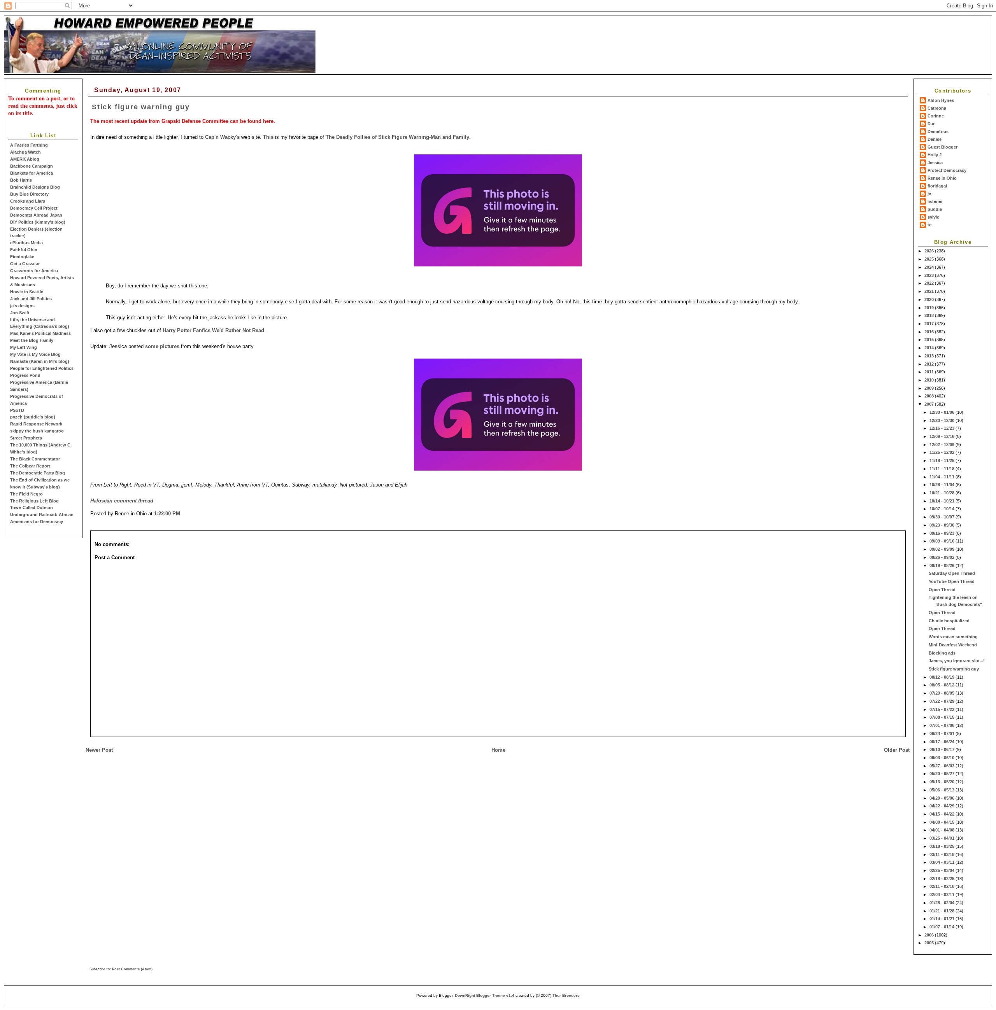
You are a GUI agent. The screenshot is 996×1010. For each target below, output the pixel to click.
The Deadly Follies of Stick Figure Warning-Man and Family (397, 137)
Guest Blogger (942, 147)
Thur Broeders (566, 995)
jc (929, 193)
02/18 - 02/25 (942, 878)
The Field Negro (26, 494)
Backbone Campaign (31, 166)
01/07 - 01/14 (942, 926)
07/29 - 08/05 (942, 693)
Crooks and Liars (27, 201)
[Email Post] (182, 513)
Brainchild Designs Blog (35, 187)
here (268, 121)
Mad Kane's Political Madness (40, 333)
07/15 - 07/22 (942, 709)
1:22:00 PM (167, 513)
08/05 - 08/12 (942, 685)
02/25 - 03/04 (942, 870)
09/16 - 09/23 (942, 533)
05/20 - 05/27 (942, 773)
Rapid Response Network (36, 424)
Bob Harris (21, 180)
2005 (929, 942)
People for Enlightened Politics (42, 368)
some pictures (162, 346)
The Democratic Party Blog (37, 473)
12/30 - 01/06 (942, 412)
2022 (929, 283)
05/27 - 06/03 (942, 765)
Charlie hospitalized (949, 620)
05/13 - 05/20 (942, 781)
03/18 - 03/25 (942, 846)
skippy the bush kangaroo (37, 431)
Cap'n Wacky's (222, 137)
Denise (935, 139)
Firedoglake (22, 256)
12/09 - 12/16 (942, 436)
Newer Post (99, 750)
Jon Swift (20, 312)
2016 (929, 331)
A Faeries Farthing (29, 145)
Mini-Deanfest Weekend (953, 644)
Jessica (935, 162)
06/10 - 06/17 (942, 749)
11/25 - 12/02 (942, 452)
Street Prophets (26, 438)
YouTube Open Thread (952, 581)
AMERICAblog (24, 159)
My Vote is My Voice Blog (35, 354)
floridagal (937, 186)
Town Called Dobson (31, 507)
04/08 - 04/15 (942, 822)
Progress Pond (25, 375)
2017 (929, 323)
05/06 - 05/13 (942, 790)
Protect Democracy (947, 170)
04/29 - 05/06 (942, 798)
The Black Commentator (35, 459)
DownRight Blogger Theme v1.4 (484, 995)
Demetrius (938, 131)
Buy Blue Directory (29, 194)
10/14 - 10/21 (942, 501)
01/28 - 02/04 (942, 902)
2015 (929, 339)
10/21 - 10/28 (942, 492)
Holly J (935, 154)
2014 (929, 347)
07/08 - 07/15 (942, 717)
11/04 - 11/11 (942, 476)
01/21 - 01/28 (942, 910)
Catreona (937, 108)
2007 (929, 404)
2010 (929, 380)
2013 (929, 356)
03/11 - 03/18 (942, 854)
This (268, 137)
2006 (929, 935)
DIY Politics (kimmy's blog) (37, 222)
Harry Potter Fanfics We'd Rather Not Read (213, 330)
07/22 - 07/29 (942, 701)
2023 (929, 275)
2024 (929, 267)
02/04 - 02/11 (942, 894)
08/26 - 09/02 (942, 557)
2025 (929, 259)
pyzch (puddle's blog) (32, 417)
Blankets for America (31, 173)
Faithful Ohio (23, 249)
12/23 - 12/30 (942, 420)
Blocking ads (942, 653)
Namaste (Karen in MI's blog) (39, 361)
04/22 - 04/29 (942, 805)
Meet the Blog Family (31, 340)
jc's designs (22, 305)
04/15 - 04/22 (942, 814)
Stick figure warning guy (954, 669)
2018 (929, 315)
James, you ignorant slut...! (957, 660)
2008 (929, 396)
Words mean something (953, 636)
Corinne (936, 116)
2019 (929, 307)
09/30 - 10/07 (942, 517)
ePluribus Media (26, 242)
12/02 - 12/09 (942, 444)
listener (935, 201)
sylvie (933, 217)
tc (929, 224)
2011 (929, 371)
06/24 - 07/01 (942, 733)
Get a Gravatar (25, 263)
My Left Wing (23, 347)
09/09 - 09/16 (942, 541)
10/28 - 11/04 (942, 484)
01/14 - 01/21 (942, 918)
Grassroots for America (34, 270)
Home (498, 750)
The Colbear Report (30, 466)
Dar (931, 123)
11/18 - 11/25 (942, 460)
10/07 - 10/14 (942, 508)
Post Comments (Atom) (132, 969)
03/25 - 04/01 (942, 838)
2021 (929, 291)
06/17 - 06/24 (942, 741)
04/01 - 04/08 (942, 830)
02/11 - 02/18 (942, 886)
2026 (929, 251)
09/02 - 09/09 (942, 549)
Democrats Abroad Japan (36, 215)
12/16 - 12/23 (942, 428)
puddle (935, 209)
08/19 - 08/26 (942, 565)
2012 (929, 364)
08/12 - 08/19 (942, 677)
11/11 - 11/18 (942, 468)
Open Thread (942, 589)
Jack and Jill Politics (31, 298)
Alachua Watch (25, 152)
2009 (929, 388)
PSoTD (17, 410)
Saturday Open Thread (952, 573)
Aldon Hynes (941, 100)
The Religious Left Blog (34, 501)
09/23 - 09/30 (942, 525)
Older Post (897, 750)
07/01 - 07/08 (942, 725)
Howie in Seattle (26, 291)
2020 (929, 299)
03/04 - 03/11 (942, 862)
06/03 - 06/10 (942, 757)
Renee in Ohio (942, 178)
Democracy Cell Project (34, 208)
